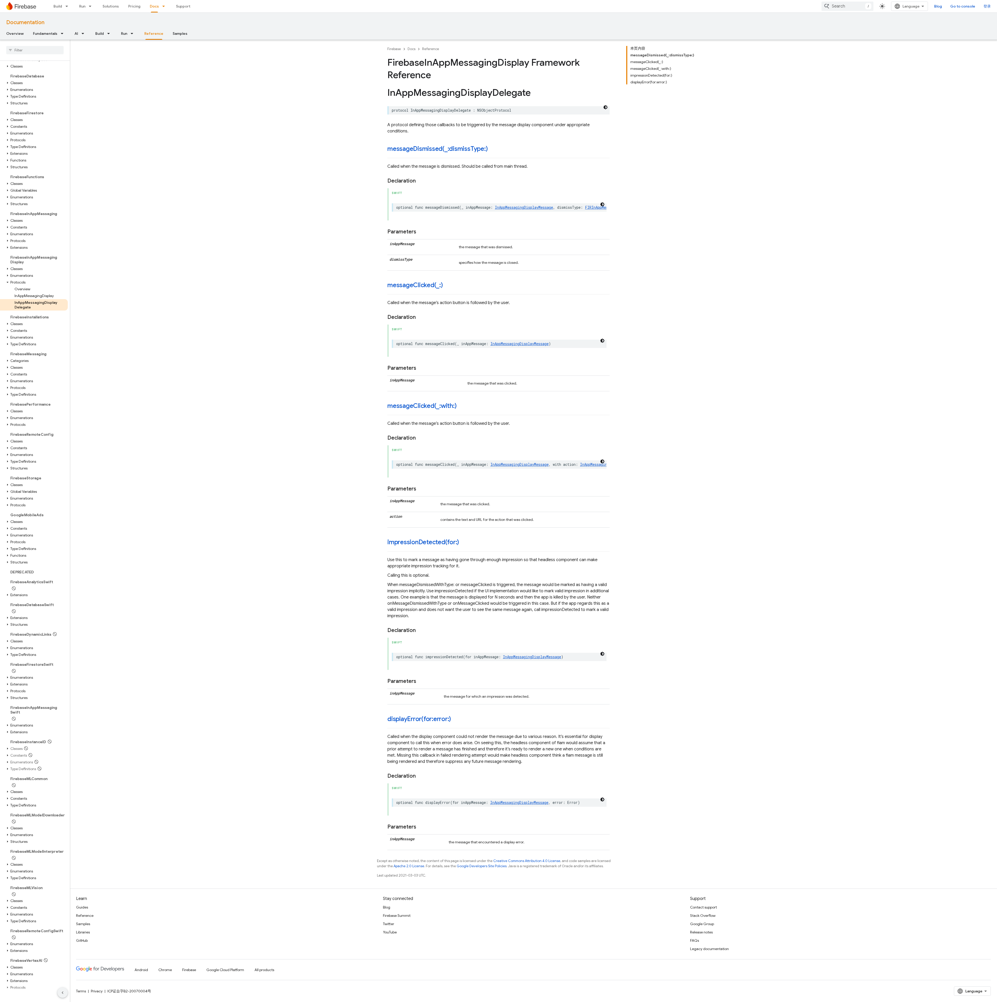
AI (76, 33)
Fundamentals (45, 33)
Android (141, 969)
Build (57, 6)
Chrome (165, 969)
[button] (34, 66)
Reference (153, 33)
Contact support (703, 907)
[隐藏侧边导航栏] (62, 992)
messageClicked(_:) (415, 285)
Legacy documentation (709, 948)
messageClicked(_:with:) (422, 406)
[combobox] (847, 6)
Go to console (962, 6)
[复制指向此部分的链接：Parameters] (421, 232)
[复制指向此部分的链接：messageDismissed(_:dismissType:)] (493, 149)
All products (264, 969)
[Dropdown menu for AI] (84, 33)
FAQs (694, 940)
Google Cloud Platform (225, 969)
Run (82, 6)
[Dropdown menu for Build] (68, 6)
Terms (81, 991)
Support (183, 6)
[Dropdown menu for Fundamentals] (63, 33)
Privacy (97, 991)
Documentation (25, 22)
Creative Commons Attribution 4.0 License (526, 861)
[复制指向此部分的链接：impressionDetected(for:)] (464, 543)
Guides (82, 907)
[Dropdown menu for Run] (91, 6)
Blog (938, 6)
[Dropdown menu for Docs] (165, 6)
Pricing (134, 6)
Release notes (701, 932)
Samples (180, 33)
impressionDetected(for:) (423, 542)
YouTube (390, 932)
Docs (154, 6)
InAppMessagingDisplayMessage (524, 207)
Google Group (702, 924)
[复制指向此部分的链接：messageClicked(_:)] (448, 286)
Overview (15, 33)
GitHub (82, 940)
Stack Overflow (703, 915)
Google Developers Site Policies (482, 866)
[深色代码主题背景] (605, 107)
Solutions (111, 6)
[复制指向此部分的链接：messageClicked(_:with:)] (462, 406)
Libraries (83, 932)
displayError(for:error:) (419, 719)
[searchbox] (35, 50)
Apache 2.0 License (409, 866)
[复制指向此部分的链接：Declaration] (421, 181)
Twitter (388, 924)
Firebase (394, 49)
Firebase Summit (396, 915)
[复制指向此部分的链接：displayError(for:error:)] (456, 719)
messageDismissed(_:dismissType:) (437, 149)
